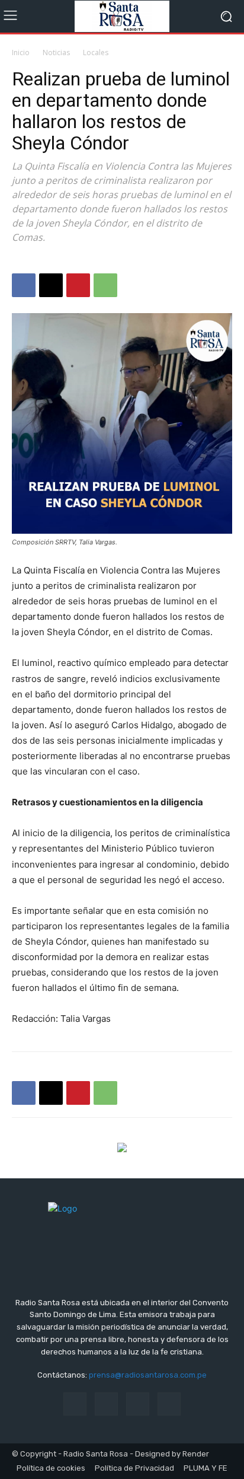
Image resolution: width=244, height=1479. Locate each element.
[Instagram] (106, 1404)
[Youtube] (169, 1404)
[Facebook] (24, 285)
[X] (51, 285)
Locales (95, 52)
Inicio (21, 52)
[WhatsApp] (105, 285)
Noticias (56, 52)
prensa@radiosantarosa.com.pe (148, 1374)
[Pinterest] (78, 285)
